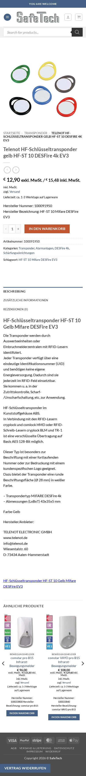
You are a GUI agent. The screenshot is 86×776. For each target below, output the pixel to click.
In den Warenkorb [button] (21, 713)
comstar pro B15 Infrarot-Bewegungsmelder (22, 661)
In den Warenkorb (47, 229)
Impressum (34, 751)
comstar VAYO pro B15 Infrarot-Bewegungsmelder (64, 661)
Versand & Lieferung (35, 748)
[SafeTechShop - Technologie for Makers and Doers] (38, 17)
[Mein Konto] (67, 17)
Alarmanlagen (44, 248)
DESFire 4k (62, 248)
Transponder (35, 133)
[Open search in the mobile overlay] (43, 32)
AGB (14, 748)
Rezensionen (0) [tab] (15, 309)
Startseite (11, 133)
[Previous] (3, 672)
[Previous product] (15, 170)
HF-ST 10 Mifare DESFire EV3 (38, 259)
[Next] (82, 672)
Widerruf (53, 751)
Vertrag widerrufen (25, 768)
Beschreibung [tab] (14, 291)
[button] (7, 17)
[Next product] (7, 170)
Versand (14, 191)
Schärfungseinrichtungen (18, 253)
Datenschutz (64, 748)
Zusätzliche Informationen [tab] (25, 300)
